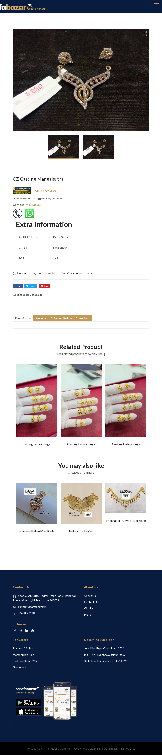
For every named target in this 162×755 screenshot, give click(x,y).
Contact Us (91, 602)
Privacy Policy (35, 748)
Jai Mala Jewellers (45, 190)
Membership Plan (23, 654)
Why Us (89, 608)
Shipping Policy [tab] (61, 318)
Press (87, 614)
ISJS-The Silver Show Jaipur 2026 (104, 654)
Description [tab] (23, 318)
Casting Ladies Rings (36, 444)
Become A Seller (23, 648)
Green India (20, 667)
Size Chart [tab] (83, 318)
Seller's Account (37, 8)
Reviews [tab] (41, 318)
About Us (90, 595)
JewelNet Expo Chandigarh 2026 (104, 648)
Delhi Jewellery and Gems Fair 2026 (105, 661)
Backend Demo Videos (27, 661)
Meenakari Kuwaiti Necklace (126, 520)
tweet (32, 285)
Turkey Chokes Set (81, 531)
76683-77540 (26, 613)
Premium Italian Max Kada (36, 531)
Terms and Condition (59, 748)
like (19, 285)
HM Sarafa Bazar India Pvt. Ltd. (116, 748)
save (46, 285)
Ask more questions (79, 273)
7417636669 (33, 204)
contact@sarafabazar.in (32, 606)
